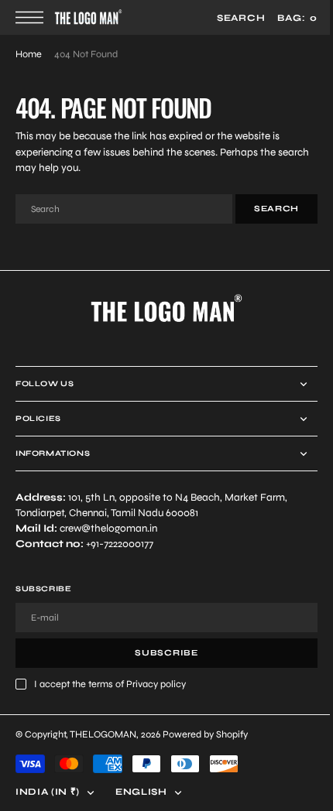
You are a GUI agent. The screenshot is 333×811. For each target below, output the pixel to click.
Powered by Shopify (205, 734)
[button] (33, 17)
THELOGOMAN (103, 734)
